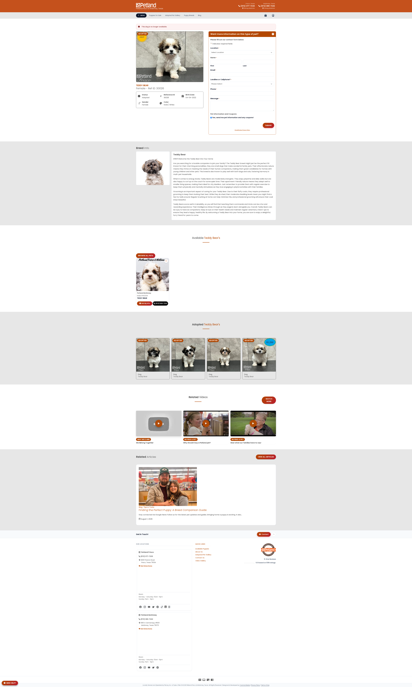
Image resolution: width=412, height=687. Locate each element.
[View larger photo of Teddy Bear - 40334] (166, 261)
